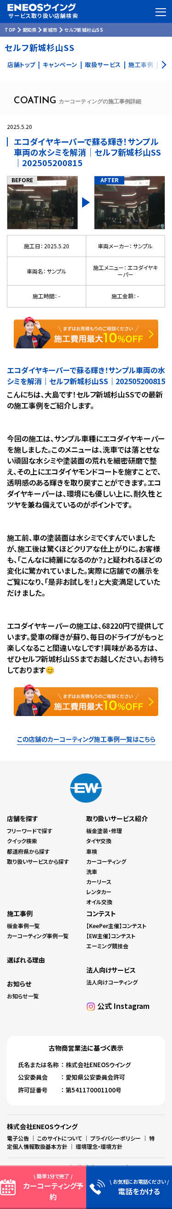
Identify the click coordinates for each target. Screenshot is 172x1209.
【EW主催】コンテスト (110, 936)
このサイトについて (59, 1138)
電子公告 (18, 1138)
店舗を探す (22, 818)
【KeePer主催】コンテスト (116, 925)
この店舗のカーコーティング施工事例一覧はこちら (86, 739)
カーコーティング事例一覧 (38, 936)
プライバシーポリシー (115, 1138)
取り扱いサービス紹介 (117, 818)
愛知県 (29, 29)
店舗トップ (21, 64)
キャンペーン (60, 64)
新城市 (50, 29)
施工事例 (20, 913)
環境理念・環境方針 (99, 1146)
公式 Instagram (123, 1005)
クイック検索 (22, 841)
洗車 (91, 871)
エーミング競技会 (107, 946)
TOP (10, 29)
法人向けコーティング (112, 982)
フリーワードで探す (29, 830)
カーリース (98, 881)
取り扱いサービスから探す (38, 861)
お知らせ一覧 (23, 996)
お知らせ (19, 983)
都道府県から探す (28, 851)
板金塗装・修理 (104, 830)
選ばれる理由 (26, 959)
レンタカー (98, 892)
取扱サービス (103, 64)
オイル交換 (99, 902)
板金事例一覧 (23, 925)
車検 (91, 851)
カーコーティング (106, 861)
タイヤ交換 (98, 841)
